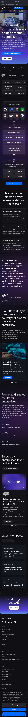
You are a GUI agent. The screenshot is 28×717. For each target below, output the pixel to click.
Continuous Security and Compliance (11, 653)
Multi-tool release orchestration (9, 650)
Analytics (4, 638)
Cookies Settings (14, 705)
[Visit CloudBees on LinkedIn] (15, 616)
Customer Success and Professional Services (13, 675)
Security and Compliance (8, 628)
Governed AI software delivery (9, 648)
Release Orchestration (7, 636)
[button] (11, 519)
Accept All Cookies (14, 714)
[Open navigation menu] (25, 7)
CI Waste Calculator (6, 678)
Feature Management (7, 631)
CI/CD (3, 625)
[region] (14, 704)
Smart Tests (4, 633)
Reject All (14, 709)
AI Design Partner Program (8, 663)
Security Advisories (6, 668)
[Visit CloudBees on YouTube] (9, 616)
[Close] (26, 692)
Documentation (5, 670)
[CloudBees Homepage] (6, 612)
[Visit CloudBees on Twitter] (12, 616)
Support (4, 673)
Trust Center (5, 665)
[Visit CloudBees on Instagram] (6, 616)
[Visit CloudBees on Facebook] (2, 616)
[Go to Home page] (6, 8)
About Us (4, 685)
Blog (3, 660)
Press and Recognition (7, 688)
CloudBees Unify (6, 623)
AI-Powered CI (5, 645)
